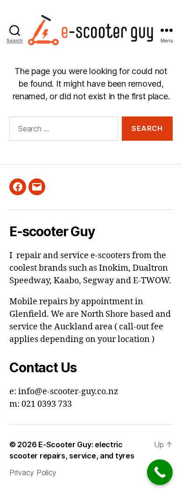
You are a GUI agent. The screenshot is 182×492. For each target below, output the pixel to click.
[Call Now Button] (160, 472)
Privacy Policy (32, 472)
